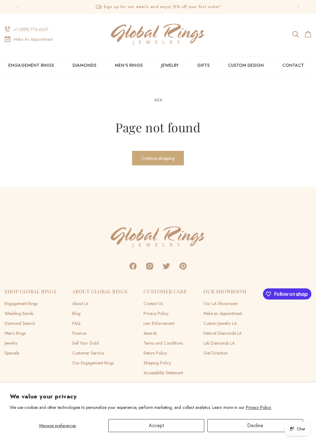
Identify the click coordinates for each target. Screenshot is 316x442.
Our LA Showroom (220, 303)
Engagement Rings (31, 65)
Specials (12, 353)
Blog (76, 313)
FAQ (76, 323)
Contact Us (153, 303)
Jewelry (170, 65)
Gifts (203, 65)
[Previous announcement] (17, 7)
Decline (255, 425)
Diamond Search (20, 323)
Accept (156, 425)
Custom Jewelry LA (220, 323)
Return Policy (155, 353)
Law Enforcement (158, 323)
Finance (79, 333)
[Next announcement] (298, 7)
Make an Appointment (222, 313)
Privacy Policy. (259, 407)
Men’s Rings (15, 333)
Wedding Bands (19, 313)
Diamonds (84, 65)
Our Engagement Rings (93, 363)
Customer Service (88, 353)
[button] (296, 34)
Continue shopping (158, 158)
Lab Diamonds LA (219, 343)
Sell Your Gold (85, 343)
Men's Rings (129, 65)
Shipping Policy (157, 363)
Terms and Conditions (163, 343)
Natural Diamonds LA (222, 333)
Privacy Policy (155, 313)
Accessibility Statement (163, 373)
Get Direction (215, 353)
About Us (80, 303)
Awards (150, 333)
